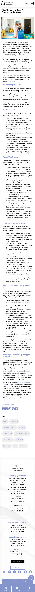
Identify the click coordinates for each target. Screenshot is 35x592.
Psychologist (7, 446)
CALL (29, 590)
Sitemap (17, 583)
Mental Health (7, 433)
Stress (15, 446)
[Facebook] (4, 571)
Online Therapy (8, 440)
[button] (32, 3)
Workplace (23, 446)
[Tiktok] (30, 571)
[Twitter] (9, 571)
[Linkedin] (25, 571)
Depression (21, 427)
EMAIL (5, 590)
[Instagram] (19, 571)
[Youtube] (14, 571)
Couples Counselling (9, 427)
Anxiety (5, 421)
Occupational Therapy (22, 433)
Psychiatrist (19, 440)
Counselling (14, 421)
